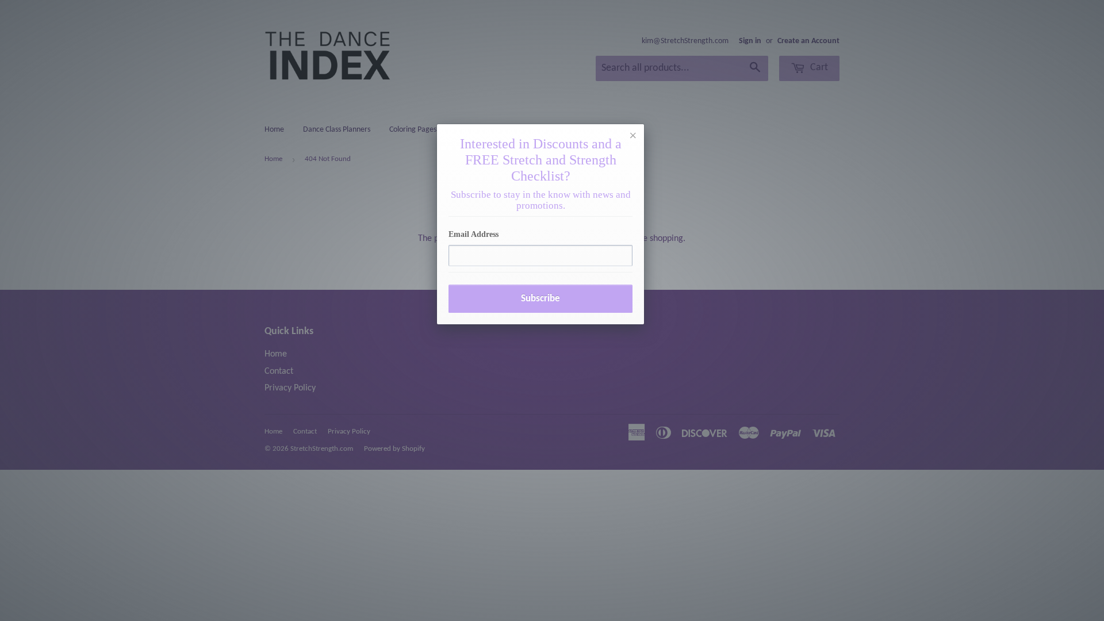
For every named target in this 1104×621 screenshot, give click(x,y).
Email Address (473, 234)
